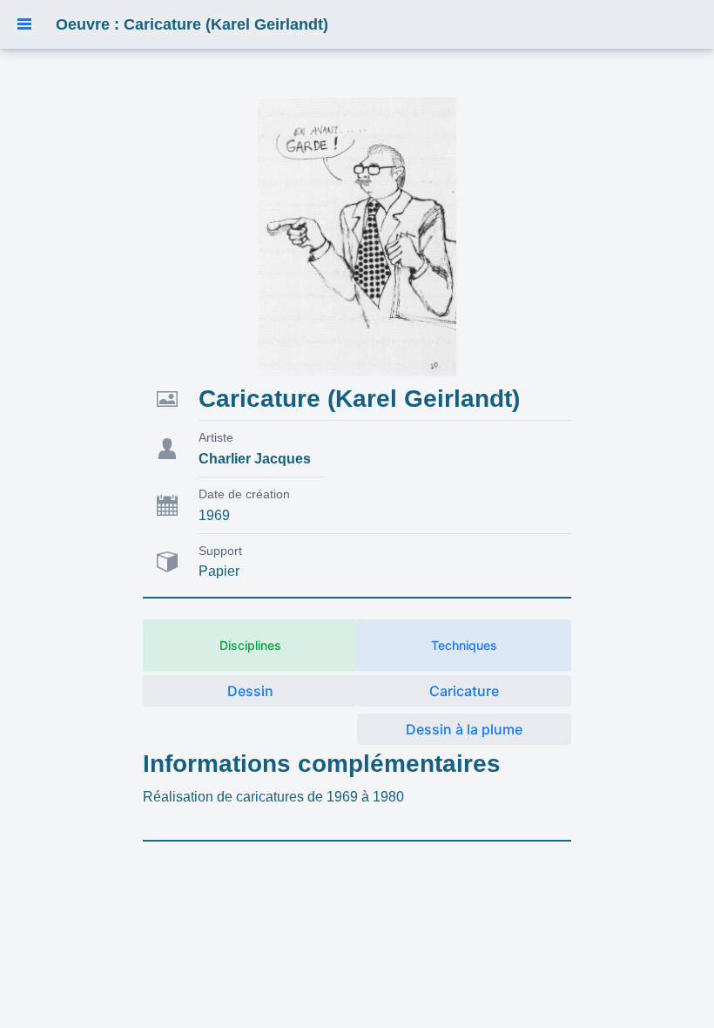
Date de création (244, 494)
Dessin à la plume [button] (464, 729)
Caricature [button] (464, 691)
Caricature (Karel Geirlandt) (359, 398)
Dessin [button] (250, 691)
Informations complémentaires (322, 763)
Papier (219, 571)
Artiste (216, 437)
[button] (24, 24)
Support (220, 551)
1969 (214, 515)
